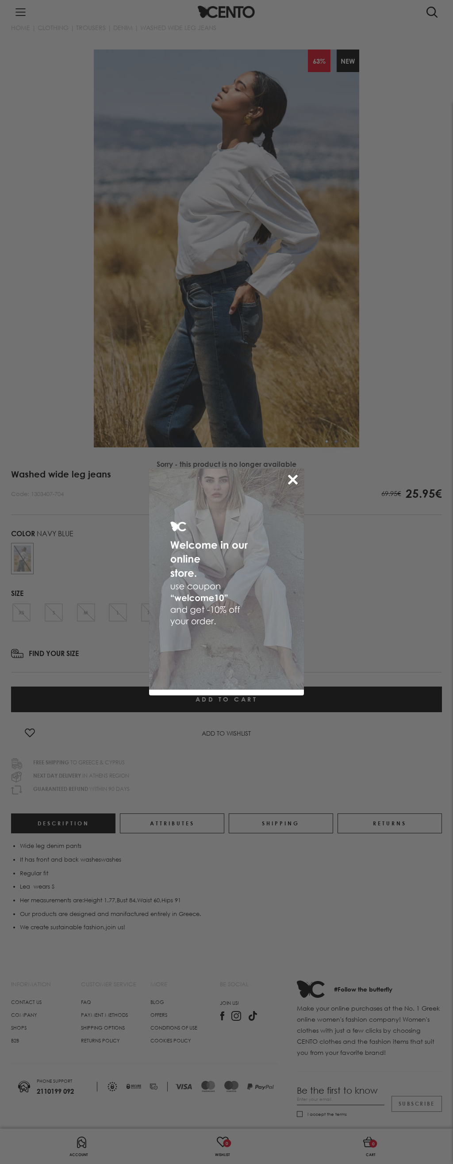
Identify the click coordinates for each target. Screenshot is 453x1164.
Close (294, 478)
